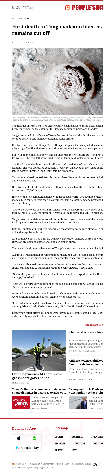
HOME (15, 18)
